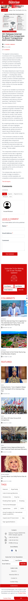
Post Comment (10, 254)
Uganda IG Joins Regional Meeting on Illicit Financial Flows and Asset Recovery (14, 448)
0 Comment (7, 49)
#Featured (5, 196)
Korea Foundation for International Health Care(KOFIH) (12, 513)
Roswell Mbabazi (10, 44)
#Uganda (10, 194)
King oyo (16, 497)
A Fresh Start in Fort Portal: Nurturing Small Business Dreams (13, 353)
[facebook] (27, 298)
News (2, 385)
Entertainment (5, 474)
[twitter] (27, 300)
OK (21, 598)
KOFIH (22, 508)
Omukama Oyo (7, 497)
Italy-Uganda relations (9, 522)
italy (23, 518)
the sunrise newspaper (9, 504)
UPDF (15, 508)
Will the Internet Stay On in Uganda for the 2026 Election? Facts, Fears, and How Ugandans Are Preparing (13, 323)
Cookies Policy (14, 581)
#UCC (10, 196)
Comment (5, 240)
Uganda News (6, 508)
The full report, (6, 181)
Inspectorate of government (11, 518)
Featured (5, 489)
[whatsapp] (27, 305)
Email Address (7, 233)
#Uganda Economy (18, 194)
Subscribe (20, 289)
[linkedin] (27, 303)
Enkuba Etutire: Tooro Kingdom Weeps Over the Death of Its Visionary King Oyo (13, 389)
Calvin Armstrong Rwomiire (10, 493)
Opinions (3, 319)
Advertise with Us (14, 574)
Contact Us (14, 578)
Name (4, 226)
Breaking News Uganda (9, 501)
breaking (21, 501)
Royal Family (14, 489)
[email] (27, 296)
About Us (14, 571)
